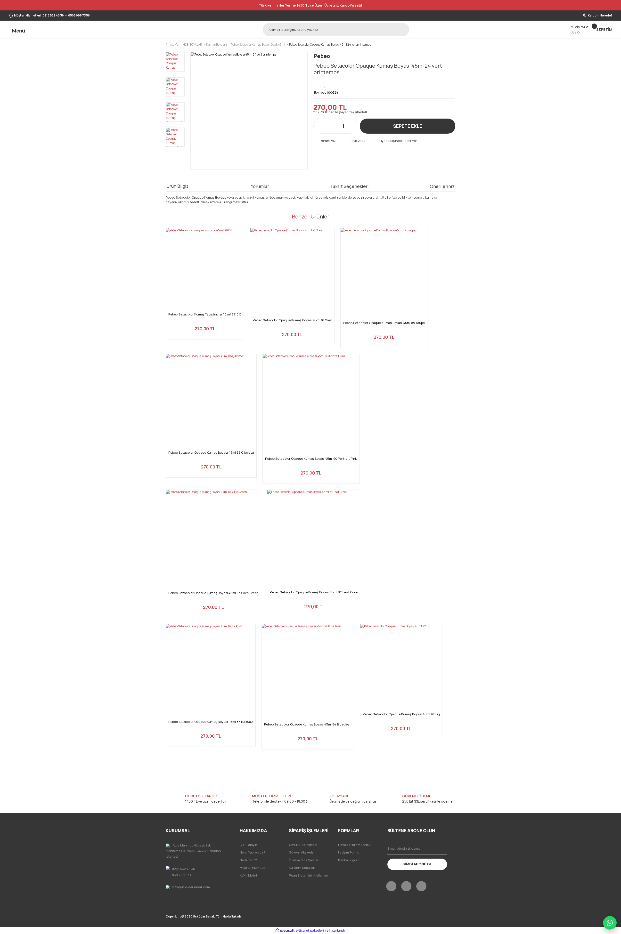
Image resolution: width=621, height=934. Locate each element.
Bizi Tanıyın (248, 845)
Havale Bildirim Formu (354, 845)
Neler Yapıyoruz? (252, 852)
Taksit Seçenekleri (349, 186)
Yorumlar (260, 186)
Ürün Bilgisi (178, 186)
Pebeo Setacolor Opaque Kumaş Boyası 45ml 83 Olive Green (213, 593)
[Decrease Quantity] (335, 126)
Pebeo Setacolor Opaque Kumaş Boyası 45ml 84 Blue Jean (307, 724)
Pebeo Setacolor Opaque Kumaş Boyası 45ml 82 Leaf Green (314, 592)
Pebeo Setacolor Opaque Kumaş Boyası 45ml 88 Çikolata (211, 453)
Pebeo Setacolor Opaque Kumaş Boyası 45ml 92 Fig (401, 714)
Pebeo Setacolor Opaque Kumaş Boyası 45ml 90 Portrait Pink (311, 459)
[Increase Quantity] (351, 126)
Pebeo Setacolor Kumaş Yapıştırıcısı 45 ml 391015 (205, 314)
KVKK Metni (248, 875)
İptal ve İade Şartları (304, 860)
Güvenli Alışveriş (301, 852)
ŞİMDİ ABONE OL (417, 864)
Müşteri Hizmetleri (254, 867)
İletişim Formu (348, 852)
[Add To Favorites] (325, 84)
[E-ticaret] (310, 930)
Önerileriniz (442, 186)
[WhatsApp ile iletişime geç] (610, 923)
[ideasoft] (285, 930)
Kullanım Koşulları (302, 867)
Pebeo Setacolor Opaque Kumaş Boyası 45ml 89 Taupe (384, 323)
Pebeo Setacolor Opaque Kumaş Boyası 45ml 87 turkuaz (210, 722)
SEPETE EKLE (407, 126)
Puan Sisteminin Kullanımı (308, 875)
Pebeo (321, 56)
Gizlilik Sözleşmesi (303, 845)
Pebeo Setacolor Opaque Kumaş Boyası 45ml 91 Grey (292, 320)
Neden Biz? (248, 860)
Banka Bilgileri (349, 860)
